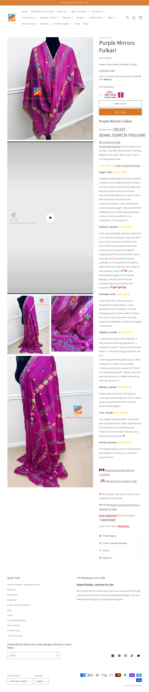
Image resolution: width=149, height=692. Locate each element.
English (40, 681)
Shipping (115, 146)
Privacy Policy (13, 630)
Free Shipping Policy (16, 620)
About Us (11, 589)
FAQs (9, 610)
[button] (127, 17)
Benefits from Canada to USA (122, 481)
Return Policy (13, 625)
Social (10, 615)
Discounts (12, 600)
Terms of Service (15, 635)
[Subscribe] (56, 655)
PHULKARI (136, 135)
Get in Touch (108, 519)
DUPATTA (119, 135)
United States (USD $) (18, 681)
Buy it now (120, 112)
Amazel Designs (135, 685)
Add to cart (120, 103)
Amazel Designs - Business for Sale (23, 584)
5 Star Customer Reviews (127, 165)
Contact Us (12, 594)
